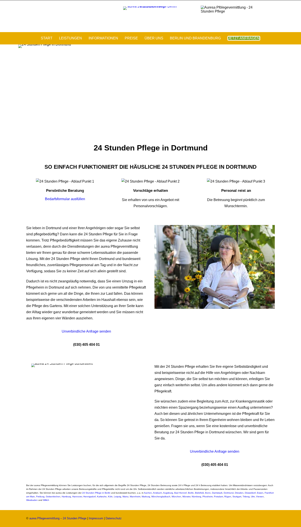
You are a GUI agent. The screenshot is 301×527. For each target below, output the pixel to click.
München (176, 496)
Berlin (191, 493)
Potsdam (218, 496)
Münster (186, 496)
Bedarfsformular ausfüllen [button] (65, 199)
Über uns (154, 38)
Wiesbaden (32, 500)
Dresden (239, 493)
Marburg (146, 496)
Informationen (103, 38)
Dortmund (229, 493)
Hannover (77, 496)
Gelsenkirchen (53, 496)
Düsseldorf (250, 493)
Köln (110, 496)
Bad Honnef (180, 493)
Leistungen (70, 38)
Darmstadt (217, 493)
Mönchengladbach (160, 496)
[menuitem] (48, 38)
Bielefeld (199, 493)
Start (46, 38)
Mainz (125, 496)
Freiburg (40, 496)
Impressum (96, 518)
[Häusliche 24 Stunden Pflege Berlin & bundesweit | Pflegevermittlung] (150, 16)
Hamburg (66, 496)
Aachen (148, 493)
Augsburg (168, 493)
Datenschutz (114, 518)
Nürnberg (196, 496)
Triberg (246, 496)
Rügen (227, 496)
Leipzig (117, 496)
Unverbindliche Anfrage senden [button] (86, 331)
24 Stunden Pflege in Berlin (96, 493)
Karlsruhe (102, 496)
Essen (260, 493)
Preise (131, 38)
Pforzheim (208, 496)
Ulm (253, 496)
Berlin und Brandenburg (195, 38)
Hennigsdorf (89, 496)
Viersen (260, 496)
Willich (46, 500)
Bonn (208, 493)
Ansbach (157, 493)
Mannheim (135, 496)
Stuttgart (236, 496)
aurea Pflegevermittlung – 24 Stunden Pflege (57, 518)
